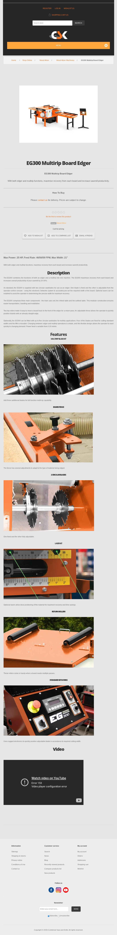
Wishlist (80, 869)
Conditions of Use (18, 865)
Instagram (58, 890)
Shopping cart (82, 865)
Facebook (51, 890)
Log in (57, 8)
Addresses (81, 860)
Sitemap (14, 852)
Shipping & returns (18, 856)
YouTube (65, 890)
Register (47, 8)
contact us (42, 200)
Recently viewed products (54, 865)
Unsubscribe (64, 916)
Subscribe (53, 916)
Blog (46, 860)
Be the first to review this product (58, 217)
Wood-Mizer (61, 223)
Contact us (15, 869)
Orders (80, 856)
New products (49, 873)
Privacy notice (16, 860)
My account (81, 852)
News (46, 856)
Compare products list (52, 869)
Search (47, 852)
